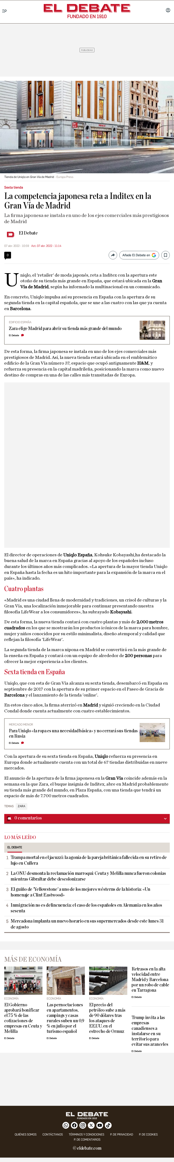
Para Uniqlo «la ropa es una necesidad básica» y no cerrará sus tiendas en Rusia (73, 734)
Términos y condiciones (86, 1134)
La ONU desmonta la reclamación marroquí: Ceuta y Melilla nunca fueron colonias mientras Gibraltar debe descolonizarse (88, 876)
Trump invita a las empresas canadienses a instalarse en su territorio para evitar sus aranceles (150, 1031)
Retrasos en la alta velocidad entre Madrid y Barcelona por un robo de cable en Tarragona (150, 980)
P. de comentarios (87, 1139)
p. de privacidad (121, 1134)
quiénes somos (25, 1134)
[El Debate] (87, 8)
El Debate (28, 233)
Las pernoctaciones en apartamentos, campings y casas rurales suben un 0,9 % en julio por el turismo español (65, 1018)
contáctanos (52, 1134)
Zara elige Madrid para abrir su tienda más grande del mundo (65, 328)
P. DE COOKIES (148, 1134)
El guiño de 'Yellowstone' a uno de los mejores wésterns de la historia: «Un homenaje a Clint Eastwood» (80, 892)
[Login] (168, 11)
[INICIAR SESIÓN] (168, 11)
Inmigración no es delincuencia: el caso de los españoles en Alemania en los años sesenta (86, 908)
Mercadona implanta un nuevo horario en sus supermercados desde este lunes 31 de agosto (87, 924)
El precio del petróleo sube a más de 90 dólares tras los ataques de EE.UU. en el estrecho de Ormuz (107, 1018)
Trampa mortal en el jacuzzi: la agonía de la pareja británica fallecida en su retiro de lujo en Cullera (89, 860)
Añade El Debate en (136, 255)
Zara (21, 806)
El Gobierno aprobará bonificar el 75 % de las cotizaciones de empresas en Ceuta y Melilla (23, 1018)
